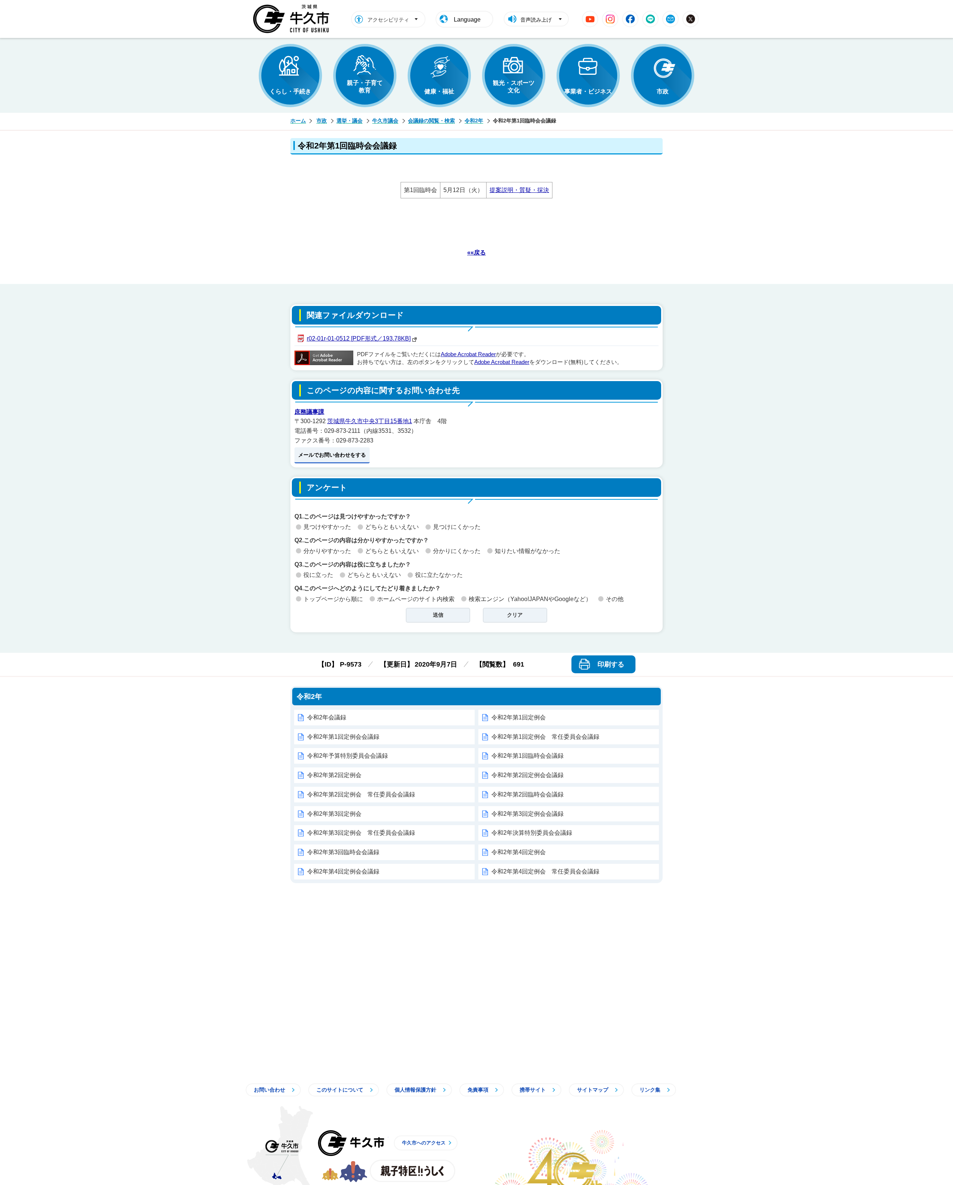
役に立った (318, 575)
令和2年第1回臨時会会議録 (527, 756)
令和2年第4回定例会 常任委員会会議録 (545, 871)
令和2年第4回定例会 (518, 852)
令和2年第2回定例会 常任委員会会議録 (361, 794)
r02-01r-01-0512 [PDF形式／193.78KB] (359, 338)
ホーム (298, 121)
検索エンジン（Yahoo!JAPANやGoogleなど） (530, 599)
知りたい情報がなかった (527, 551)
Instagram (610, 19)
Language (467, 19)
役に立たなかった (439, 575)
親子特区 (412, 1171)
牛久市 (351, 1143)
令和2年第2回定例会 (334, 775)
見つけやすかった (327, 527)
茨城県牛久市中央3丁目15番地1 (369, 421)
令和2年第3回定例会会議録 (527, 814)
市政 (663, 91)
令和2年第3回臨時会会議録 (343, 852)
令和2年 (474, 121)
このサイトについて (339, 1090)
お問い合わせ (269, 1090)
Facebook (630, 19)
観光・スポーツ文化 (514, 86)
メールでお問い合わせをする (332, 455)
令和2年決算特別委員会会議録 (531, 833)
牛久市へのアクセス (424, 1143)
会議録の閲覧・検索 (431, 121)
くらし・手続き (290, 91)
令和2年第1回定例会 (518, 717)
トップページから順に (333, 599)
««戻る (476, 252)
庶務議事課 (309, 412)
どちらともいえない (392, 527)
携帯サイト (533, 1090)
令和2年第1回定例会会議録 (343, 737)
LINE (650, 19)
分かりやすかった (327, 551)
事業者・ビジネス (588, 91)
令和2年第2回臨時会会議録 (527, 794)
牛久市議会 (385, 121)
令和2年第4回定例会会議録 (343, 871)
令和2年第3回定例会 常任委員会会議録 (361, 833)
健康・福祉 (439, 91)
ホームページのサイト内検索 (416, 599)
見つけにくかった (457, 527)
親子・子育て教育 (365, 86)
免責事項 (478, 1090)
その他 (615, 599)
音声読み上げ (536, 20)
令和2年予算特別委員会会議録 (347, 756)
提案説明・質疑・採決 (519, 190)
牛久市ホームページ (293, 19)
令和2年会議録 (326, 717)
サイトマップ (592, 1090)
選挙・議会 (350, 121)
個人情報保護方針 (415, 1090)
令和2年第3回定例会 (334, 814)
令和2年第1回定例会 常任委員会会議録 (545, 737)
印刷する (610, 664)
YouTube (590, 19)
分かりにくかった (457, 551)
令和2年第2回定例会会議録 (527, 775)
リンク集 (650, 1090)
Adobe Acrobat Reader (468, 354)
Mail (670, 19)
